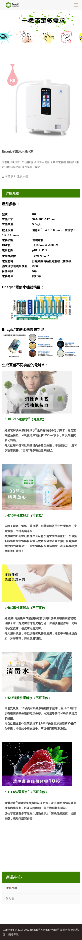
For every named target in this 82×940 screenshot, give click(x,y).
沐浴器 (10, 898)
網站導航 (13, 934)
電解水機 (11, 887)
